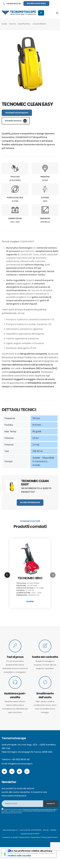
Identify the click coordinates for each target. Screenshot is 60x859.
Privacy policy (24, 837)
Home (4, 24)
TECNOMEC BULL (30, 578)
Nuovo (12, 24)
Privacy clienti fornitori (49, 837)
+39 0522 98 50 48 (13, 4)
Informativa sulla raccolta (17, 855)
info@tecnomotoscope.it (20, 763)
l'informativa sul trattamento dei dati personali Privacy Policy (40, 809)
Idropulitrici (24, 24)
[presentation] (7, 575)
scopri (30, 601)
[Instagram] (27, 771)
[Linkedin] (12, 771)
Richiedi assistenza (36, 3)
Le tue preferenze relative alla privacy (31, 850)
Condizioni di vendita (10, 837)
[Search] (57, 13)
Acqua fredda (39, 24)
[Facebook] (19, 771)
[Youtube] (4, 771)
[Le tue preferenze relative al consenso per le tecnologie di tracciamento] (5, 854)
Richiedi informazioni (17, 112)
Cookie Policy (35, 837)
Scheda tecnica (13, 120)
